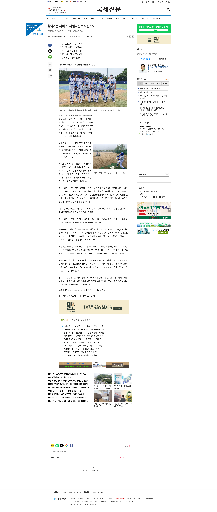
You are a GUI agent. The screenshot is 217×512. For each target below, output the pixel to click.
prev (138, 210)
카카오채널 (66, 2)
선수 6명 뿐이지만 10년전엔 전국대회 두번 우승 (81, 342)
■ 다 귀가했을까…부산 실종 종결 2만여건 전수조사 (66, 394)
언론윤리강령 (131, 499)
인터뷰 (125, 18)
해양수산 (76, 18)
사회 (53, 18)
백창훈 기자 (50, 36)
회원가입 (147, 2)
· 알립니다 (142, 194)
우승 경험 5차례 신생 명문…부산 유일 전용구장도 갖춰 (84, 329)
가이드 (142, 134)
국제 (85, 18)
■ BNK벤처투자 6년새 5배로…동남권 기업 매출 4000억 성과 (69, 384)
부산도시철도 (153, 54)
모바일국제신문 (149, 499)
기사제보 (110, 499)
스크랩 (49, 76)
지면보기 (153, 2)
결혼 (151, 129)
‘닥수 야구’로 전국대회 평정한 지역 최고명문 (80, 355)
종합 (139, 83)
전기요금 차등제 (142, 54)
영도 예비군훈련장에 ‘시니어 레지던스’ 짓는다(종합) (102, 387)
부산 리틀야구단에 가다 (81, 319)
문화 (92, 18)
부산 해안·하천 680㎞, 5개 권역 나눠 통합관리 (122, 387)
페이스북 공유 (49, 45)
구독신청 (167, 2)
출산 (155, 129)
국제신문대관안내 (98, 492)
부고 (162, 129)
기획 (117, 18)
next (169, 210)
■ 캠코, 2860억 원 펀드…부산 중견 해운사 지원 (64, 391)
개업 (147, 129)
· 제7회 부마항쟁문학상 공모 (148, 191)
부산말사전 (156, 18)
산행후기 (148, 131)
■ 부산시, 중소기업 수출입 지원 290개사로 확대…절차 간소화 (69, 387)
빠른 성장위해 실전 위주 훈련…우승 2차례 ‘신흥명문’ (83, 335)
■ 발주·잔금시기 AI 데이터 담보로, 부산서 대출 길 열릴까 (68, 380)
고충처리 (139, 499)
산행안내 (141, 131)
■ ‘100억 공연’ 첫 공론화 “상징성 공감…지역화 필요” (67, 397)
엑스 (58, 2)
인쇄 (49, 64)
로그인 (141, 2)
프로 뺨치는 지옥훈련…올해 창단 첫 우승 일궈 (81, 352)
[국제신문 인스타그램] (86, 295)
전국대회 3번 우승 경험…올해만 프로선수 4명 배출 (83, 339)
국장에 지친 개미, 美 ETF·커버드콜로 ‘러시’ (123, 404)
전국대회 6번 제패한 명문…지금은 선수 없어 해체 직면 (84, 332)
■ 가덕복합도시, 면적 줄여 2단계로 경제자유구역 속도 (67, 374)
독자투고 (102, 499)
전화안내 (80, 499)
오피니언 (144, 18)
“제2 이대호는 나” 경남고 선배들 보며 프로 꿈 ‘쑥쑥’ (83, 345)
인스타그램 (83, 2)
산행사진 (156, 131)
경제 (67, 18)
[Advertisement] (111, 128)
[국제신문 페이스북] (69, 295)
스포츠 (109, 18)
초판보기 (160, 2)
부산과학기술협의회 (66, 492)
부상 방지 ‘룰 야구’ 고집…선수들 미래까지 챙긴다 (82, 348)
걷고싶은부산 (77, 492)
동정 (159, 129)
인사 (140, 129)
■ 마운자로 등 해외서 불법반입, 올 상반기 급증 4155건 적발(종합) (71, 401)
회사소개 (72, 499)
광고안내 (87, 499)
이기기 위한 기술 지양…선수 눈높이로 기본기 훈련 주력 (84, 326)
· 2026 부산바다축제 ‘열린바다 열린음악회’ (152, 197)
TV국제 (134, 18)
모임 (143, 129)
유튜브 (74, 2)
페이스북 (51, 2)
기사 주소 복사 (49, 70)
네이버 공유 (49, 56)
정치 (60, 18)
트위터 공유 (49, 51)
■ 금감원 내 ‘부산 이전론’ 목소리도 (60, 377)
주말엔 (100, 18)
